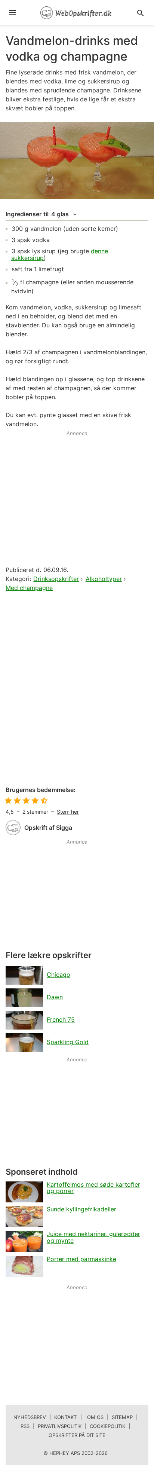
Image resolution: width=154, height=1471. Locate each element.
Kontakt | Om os (79, 1417)
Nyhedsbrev (29, 1417)
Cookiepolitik (107, 1426)
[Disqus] (77, 689)
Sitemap (122, 1417)
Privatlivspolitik (59, 1426)
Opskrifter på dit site (77, 1435)
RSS (25, 1426)
